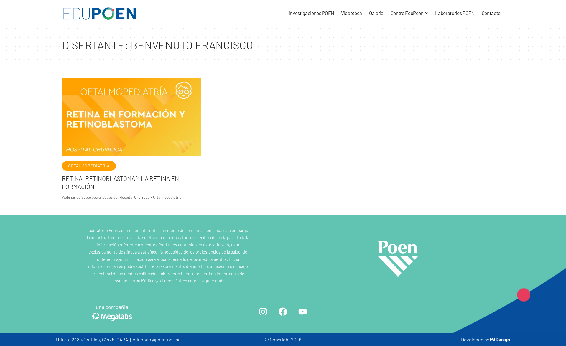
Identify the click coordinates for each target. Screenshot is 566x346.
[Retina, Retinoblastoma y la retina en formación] (131, 117)
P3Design (500, 339)
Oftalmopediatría (89, 165)
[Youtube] (302, 311)
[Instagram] (263, 311)
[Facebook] (283, 311)
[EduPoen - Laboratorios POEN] (100, 13)
